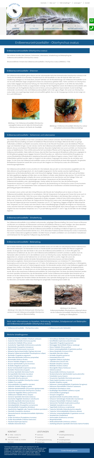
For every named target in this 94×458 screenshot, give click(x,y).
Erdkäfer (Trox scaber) (15, 382)
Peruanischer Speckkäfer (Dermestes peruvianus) (65, 378)
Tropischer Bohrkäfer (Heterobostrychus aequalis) (65, 409)
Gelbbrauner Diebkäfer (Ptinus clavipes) (20, 395)
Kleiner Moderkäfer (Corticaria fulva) (61, 351)
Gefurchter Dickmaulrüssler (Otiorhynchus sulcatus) (24, 390)
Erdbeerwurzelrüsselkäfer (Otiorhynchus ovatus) (23, 380)
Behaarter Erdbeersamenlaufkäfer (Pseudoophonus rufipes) (27, 353)
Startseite (43, 3)
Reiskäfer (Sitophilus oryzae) (58, 382)
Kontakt (87, 3)
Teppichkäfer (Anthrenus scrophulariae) (62, 407)
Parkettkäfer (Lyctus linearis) (58, 376)
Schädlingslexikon (64, 440)
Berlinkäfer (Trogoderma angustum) (19, 355)
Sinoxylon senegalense (57, 395)
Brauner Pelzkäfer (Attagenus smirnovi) (20, 361)
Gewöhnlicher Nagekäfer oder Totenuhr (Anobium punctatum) (27, 409)
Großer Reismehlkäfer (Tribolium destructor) (22, 419)
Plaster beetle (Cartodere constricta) (61, 380)
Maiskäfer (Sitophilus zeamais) (59, 364)
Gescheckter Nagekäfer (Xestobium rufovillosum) (23, 399)
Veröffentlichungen (65, 442)
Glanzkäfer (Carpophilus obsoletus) (19, 411)
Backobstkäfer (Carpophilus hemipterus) (20, 347)
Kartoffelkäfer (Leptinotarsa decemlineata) (63, 341)
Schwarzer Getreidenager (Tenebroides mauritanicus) (66, 399)
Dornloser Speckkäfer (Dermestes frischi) (21, 372)
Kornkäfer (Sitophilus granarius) (59, 355)
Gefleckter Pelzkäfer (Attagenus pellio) (20, 386)
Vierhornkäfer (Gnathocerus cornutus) (61, 417)
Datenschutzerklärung (33, 454)
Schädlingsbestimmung (53, 29)
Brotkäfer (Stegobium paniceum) (18, 366)
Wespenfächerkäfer (56, 419)
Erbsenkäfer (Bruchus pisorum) (18, 378)
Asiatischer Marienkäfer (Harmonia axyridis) (22, 341)
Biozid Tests (40, 442)
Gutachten (40, 437)
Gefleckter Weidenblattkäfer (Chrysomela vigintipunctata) (26, 388)
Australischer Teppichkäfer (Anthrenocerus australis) (24, 345)
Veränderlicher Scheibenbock (59, 415)
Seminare (40, 435)
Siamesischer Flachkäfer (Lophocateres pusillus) (65, 403)
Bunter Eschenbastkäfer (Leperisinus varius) (22, 368)
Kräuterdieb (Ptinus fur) (57, 357)
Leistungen (77, 3)
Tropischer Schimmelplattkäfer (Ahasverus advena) (66, 411)
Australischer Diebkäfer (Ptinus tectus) (20, 343)
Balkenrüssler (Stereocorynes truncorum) (21, 349)
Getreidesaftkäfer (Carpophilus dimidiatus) (21, 407)
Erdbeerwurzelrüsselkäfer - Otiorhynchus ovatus (23, 328)
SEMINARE (15, 29)
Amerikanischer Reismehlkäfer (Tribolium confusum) (24, 339)
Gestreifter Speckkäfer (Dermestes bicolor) (21, 401)
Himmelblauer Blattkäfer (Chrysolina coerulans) (64, 339)
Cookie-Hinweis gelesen (69, 451)
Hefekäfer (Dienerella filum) (16, 424)
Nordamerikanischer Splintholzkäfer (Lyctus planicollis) (67, 374)
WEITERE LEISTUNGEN (75, 29)
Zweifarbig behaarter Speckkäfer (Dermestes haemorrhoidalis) (69, 424)
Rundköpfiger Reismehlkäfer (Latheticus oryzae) (65, 390)
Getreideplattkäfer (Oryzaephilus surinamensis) (23, 405)
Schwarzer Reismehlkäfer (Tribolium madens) (64, 401)
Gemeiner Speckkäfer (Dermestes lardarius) (21, 397)
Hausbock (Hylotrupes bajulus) (17, 421)
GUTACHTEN (34, 29)
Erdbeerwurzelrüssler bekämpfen (60, 328)
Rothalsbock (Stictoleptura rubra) (60, 388)
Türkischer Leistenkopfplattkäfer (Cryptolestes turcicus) (67, 413)
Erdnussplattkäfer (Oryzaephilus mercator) (21, 384)
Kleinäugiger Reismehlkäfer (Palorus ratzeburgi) (64, 345)
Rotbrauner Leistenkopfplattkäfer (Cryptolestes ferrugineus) (68, 384)
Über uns (52, 3)
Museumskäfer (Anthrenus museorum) (62, 372)
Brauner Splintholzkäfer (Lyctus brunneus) (21, 364)
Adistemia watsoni (55, 370)
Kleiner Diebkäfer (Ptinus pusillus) (60, 347)
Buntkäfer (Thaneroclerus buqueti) (19, 370)
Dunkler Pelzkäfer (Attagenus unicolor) (20, 376)
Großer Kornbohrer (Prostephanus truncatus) (22, 417)
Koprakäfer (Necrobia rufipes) (59, 353)
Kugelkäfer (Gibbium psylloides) (60, 359)
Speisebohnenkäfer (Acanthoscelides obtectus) (64, 397)
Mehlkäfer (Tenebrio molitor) (59, 366)
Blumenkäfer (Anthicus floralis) (17, 359)
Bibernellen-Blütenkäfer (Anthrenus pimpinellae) (23, 357)
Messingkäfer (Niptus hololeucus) (60, 368)
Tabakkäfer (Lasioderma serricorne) (61, 405)
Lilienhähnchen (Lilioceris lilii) (59, 361)
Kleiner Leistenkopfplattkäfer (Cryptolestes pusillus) (66, 349)
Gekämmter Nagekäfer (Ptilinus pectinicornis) (22, 393)
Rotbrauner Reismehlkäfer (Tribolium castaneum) (65, 386)
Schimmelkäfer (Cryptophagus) (59, 393)
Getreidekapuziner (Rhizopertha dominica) (21, 403)
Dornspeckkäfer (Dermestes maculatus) (20, 374)
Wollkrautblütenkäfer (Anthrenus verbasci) (63, 421)
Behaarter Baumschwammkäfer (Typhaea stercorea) (24, 351)
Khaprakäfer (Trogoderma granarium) (61, 343)
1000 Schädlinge (64, 3)
